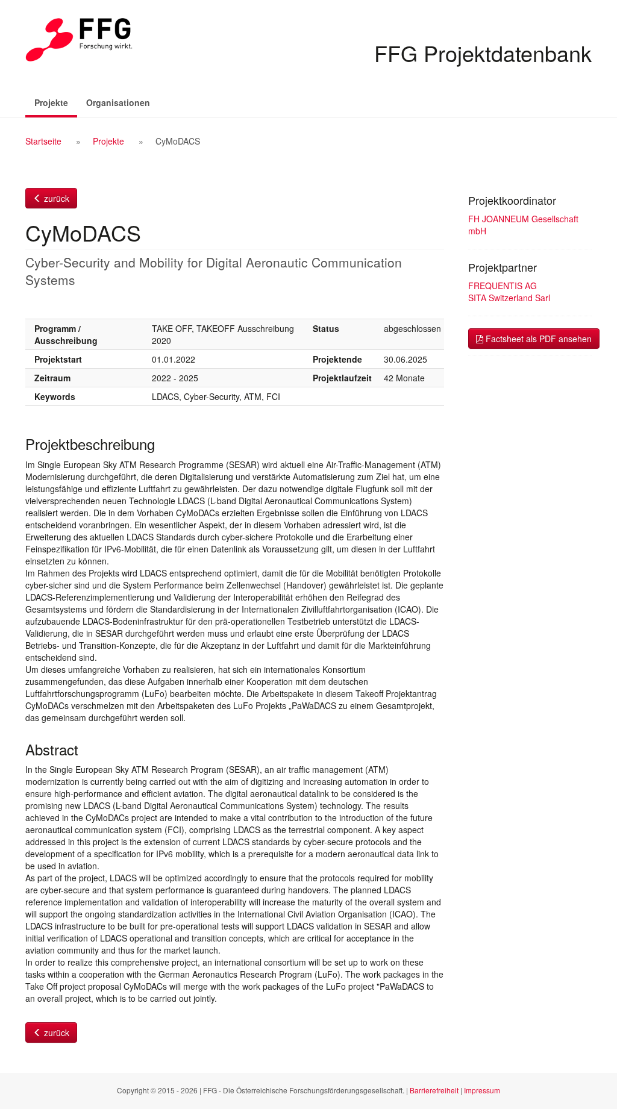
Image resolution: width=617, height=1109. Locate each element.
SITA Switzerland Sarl (509, 298)
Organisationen (118, 102)
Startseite (43, 141)
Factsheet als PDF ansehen (537, 339)
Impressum (482, 1090)
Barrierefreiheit (434, 1090)
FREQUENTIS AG (502, 286)
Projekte (55, 102)
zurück (55, 198)
